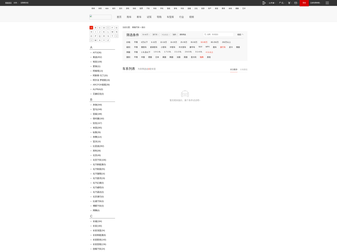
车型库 (170, 17)
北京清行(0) (98, 197)
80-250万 (215, 42)
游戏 (127, 8)
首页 (119, 17)
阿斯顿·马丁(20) (100, 75)
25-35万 (183, 42)
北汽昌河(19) (99, 178)
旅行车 (156, 35)
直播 (189, 8)
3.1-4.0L (198, 52)
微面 (238, 47)
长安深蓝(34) (99, 230)
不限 (136, 42)
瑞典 (175, 35)
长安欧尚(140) (99, 240)
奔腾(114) (97, 137)
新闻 (93, 8)
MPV (208, 47)
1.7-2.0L (167, 52)
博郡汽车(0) (98, 206)
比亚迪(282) (98, 146)
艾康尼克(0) (98, 94)
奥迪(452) (97, 57)
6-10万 (154, 42)
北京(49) (97, 155)
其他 (209, 57)
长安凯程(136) (99, 244)
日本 (157, 57)
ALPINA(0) (98, 89)
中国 (143, 57)
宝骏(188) (97, 114)
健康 (237, 8)
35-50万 (194, 42)
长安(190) (97, 226)
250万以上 (226, 42)
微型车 (144, 47)
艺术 (244, 8)
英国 (185, 57)
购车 (129, 17)
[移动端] (264, 3)
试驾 (149, 17)
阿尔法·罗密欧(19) (101, 80)
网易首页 (8, 3)
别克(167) (97, 123)
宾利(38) (97, 151)
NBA (107, 8)
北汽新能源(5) (99, 164)
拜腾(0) (96, 210)
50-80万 (146, 35)
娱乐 (113, 8)
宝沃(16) (97, 141)
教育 (223, 8)
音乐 (120, 8)
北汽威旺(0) (98, 187)
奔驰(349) (97, 105)
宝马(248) (97, 109)
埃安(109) (97, 62)
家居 (216, 8)
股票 (141, 8)
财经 (134, 8)
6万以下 (144, 42)
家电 (175, 8)
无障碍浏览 (24, 3)
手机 (161, 8)
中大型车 (182, 47)
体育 (100, 8)
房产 (209, 8)
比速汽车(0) (98, 201)
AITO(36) (97, 52)
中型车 (172, 47)
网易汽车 (136, 27)
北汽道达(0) (98, 192)
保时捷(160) (98, 118)
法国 (178, 57)
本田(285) (97, 128)
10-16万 (163, 42)
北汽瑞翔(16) (99, 174)
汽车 (148, 8)
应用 (15, 3)
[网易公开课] (272, 3)
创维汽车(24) (99, 249)
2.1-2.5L (178, 52)
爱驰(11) (96, 66)
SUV (200, 47)
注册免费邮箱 (315, 3)
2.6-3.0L (188, 52)
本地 (230, 8)
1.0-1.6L (157, 52)
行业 (181, 17)
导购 (159, 17)
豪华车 (192, 47)
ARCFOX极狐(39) (101, 85)
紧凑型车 (153, 47)
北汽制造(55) (99, 169)
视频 (191, 17)
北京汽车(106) (99, 160)
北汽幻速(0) (98, 183)
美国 (164, 57)
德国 (150, 57)
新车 (139, 17)
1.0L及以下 (145, 52)
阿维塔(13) (98, 71)
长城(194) (97, 221)
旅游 (202, 8)
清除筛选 (183, 35)
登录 (304, 3)
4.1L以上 (166, 35)
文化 (196, 8)
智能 (168, 8)
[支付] (289, 3)
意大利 (193, 57)
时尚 (182, 8)
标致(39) (97, 132)
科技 (155, 8)
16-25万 (173, 42)
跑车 (215, 47)
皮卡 (231, 47)
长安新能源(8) (99, 235)
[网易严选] (281, 3)
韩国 (171, 57)
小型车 (163, 47)
